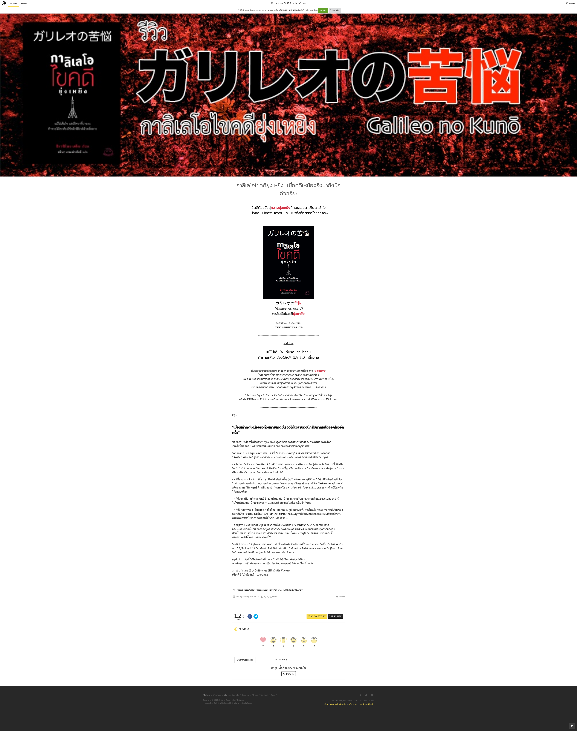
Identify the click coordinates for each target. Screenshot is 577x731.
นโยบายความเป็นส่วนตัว (289, 10)
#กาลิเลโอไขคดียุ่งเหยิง (292, 590)
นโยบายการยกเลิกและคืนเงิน (361, 704)
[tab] (245, 659)
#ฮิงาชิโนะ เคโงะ (275, 590)
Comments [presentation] (245, 660)
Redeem (245, 695)
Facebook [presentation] (280, 660)
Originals (217, 695)
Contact (264, 695)
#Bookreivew (261, 590)
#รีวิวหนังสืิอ (249, 590)
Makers (13, 3)
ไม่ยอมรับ (335, 10)
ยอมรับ (323, 10)
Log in (290, 674)
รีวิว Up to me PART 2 (281, 3)
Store (24, 3)
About (255, 695)
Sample (235, 695)
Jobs (273, 695)
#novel (240, 590)
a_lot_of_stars (299, 3)
